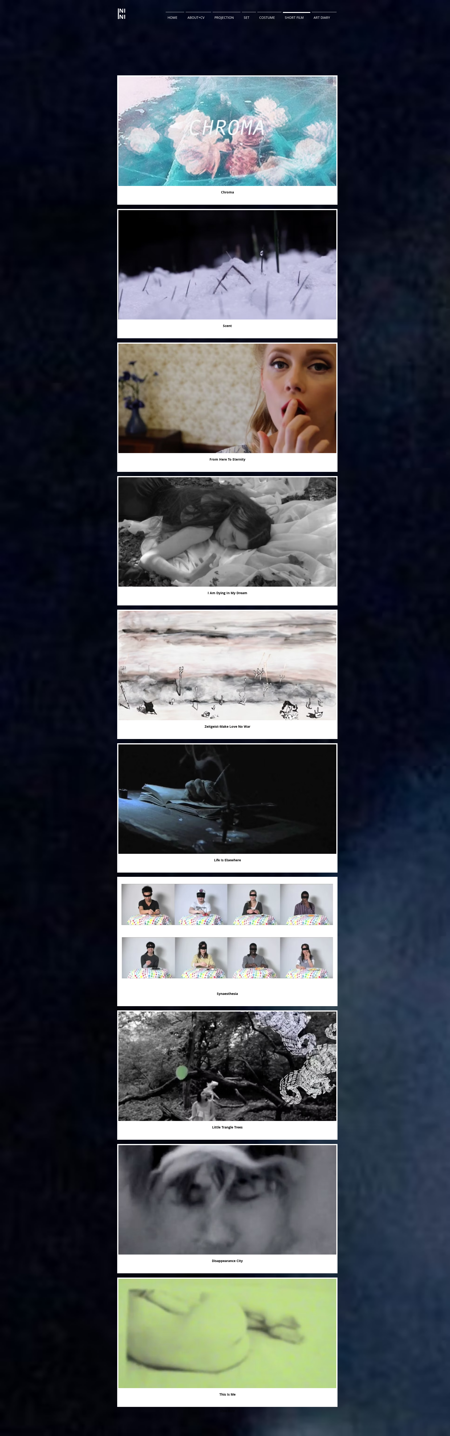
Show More (227, 1410)
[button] (227, 140)
